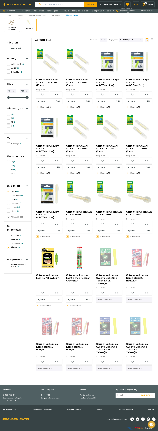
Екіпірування (98, 11)
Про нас (100, 409)
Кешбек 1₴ (75, 107)
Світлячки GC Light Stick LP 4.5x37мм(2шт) (47, 215)
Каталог (20, 15)
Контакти (152, 409)
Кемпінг (110, 11)
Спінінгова (39, 11)
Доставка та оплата (10, 409)
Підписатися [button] (146, 395)
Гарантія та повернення (42, 409)
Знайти (90, 4)
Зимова (85, 11)
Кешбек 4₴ (45, 305)
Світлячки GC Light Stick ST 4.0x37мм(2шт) (137, 82)
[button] (127, 4)
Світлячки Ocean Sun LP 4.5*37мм (109, 213)
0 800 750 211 (9, 395)
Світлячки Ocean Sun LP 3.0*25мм (139, 213)
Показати (94, 40)
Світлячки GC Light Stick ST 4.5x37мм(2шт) (47, 148)
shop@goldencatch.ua (11, 401)
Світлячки (56, 15)
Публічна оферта (74, 409)
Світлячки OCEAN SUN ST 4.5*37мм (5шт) (77, 82)
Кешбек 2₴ (45, 107)
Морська (65, 11)
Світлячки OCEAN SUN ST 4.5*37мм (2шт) (77, 148)
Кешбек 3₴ (75, 305)
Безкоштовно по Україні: (127, 11)
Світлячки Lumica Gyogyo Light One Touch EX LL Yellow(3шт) (107, 279)
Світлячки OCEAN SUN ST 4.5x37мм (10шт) (47, 82)
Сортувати (113, 40)
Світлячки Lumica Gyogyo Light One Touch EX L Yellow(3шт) (137, 348)
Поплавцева (52, 11)
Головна (8, 15)
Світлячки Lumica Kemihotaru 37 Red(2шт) (77, 347)
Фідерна (76, 11)
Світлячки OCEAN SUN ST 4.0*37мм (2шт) (137, 148)
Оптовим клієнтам (125, 409)
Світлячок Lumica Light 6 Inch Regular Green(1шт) (78, 278)
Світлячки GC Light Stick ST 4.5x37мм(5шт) (107, 82)
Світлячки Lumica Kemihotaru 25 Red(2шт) (137, 278)
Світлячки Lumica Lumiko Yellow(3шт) (48, 276)
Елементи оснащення (37, 15)
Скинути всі (15, 48)
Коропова (27, 11)
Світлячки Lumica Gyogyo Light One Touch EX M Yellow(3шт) (107, 348)
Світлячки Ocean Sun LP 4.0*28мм (79, 213)
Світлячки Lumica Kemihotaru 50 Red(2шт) (47, 347)
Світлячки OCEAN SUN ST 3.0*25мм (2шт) (107, 148)
